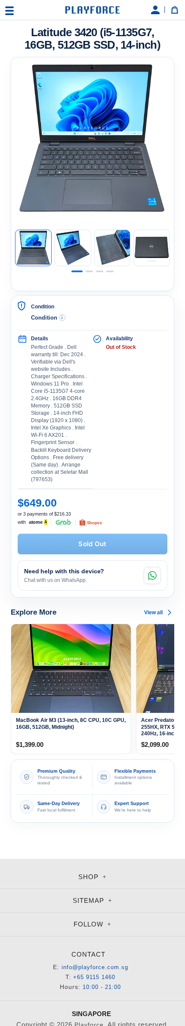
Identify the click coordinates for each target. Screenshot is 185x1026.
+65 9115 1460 (94, 977)
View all (153, 612)
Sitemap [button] (89, 900)
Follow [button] (89, 924)
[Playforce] (92, 10)
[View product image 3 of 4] (112, 248)
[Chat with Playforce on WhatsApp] (152, 575)
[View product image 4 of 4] (151, 248)
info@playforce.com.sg (95, 967)
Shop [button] (89, 876)
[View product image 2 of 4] (73, 248)
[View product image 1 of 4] (33, 248)
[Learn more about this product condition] (62, 317)
